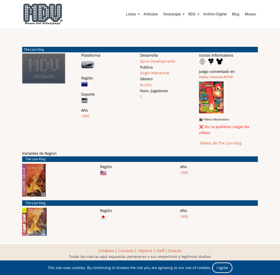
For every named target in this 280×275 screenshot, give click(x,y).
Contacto (126, 250)
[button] (43, 70)
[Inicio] (42, 14)
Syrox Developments (157, 61)
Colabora (106, 250)
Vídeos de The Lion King (220, 143)
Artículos (150, 14)
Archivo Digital (215, 14)
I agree (222, 267)
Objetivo (145, 250)
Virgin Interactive (154, 72)
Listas (131, 14)
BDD (192, 14)
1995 (85, 116)
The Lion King (35, 159)
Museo (250, 14)
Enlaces (174, 250)
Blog (235, 14)
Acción (145, 84)
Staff (160, 250)
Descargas (172, 14)
